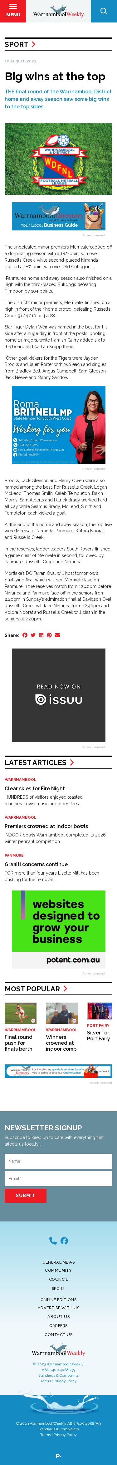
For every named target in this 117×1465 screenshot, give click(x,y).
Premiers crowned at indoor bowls (46, 826)
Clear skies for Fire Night (35, 789)
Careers (58, 1325)
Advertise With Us (59, 1307)
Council (58, 1279)
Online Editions (59, 1299)
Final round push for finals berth (18, 1043)
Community (58, 1270)
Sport (16, 44)
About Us (58, 1316)
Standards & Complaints (58, 1375)
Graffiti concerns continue (36, 864)
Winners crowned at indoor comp (61, 1043)
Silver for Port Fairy (98, 1036)
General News (58, 1262)
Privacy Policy (65, 1381)
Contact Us (58, 1334)
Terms (45, 1381)
